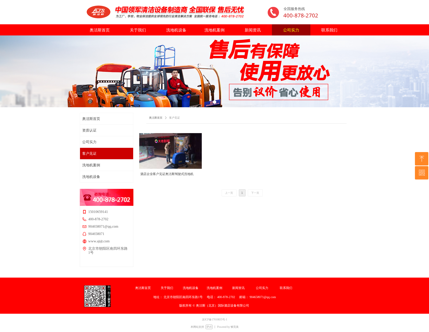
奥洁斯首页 (155, 117)
